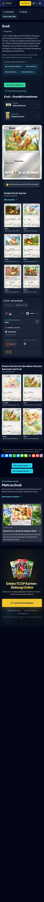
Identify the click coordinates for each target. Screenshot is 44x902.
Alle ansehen (9, 200)
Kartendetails (31, 66)
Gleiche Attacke (11, 72)
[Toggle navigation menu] (40, 3)
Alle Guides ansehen (10, 496)
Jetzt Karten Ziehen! (23, 603)
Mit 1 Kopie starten (20, 465)
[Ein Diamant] (8, 352)
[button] (34, 3)
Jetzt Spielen (25, 3)
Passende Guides (28, 72)
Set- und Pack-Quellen (13, 66)
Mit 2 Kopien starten (21, 471)
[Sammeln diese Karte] (15, 85)
